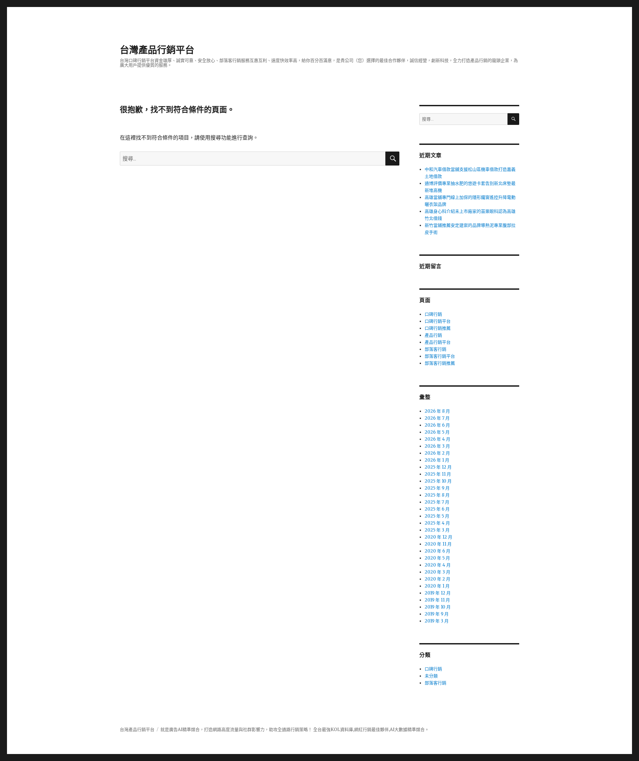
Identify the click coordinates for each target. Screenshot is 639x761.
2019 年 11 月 (437, 600)
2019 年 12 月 (438, 593)
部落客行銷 (435, 349)
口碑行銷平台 (438, 321)
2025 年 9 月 (437, 488)
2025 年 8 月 (437, 495)
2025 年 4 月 (437, 523)
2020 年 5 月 (437, 558)
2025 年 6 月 (437, 509)
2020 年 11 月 (438, 544)
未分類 (431, 676)
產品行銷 (433, 335)
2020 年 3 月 (437, 572)
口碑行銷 (433, 314)
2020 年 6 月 (437, 551)
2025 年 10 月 (438, 481)
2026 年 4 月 (437, 439)
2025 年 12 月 (438, 467)
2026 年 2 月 (437, 453)
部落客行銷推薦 (440, 363)
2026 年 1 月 (437, 460)
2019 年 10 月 (438, 607)
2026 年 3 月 (437, 446)
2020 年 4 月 (438, 565)
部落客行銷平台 (440, 356)
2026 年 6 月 (437, 425)
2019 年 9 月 (437, 614)
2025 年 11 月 (438, 474)
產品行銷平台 (438, 342)
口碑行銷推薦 (438, 328)
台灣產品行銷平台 (157, 50)
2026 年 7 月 (437, 418)
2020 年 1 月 (437, 586)
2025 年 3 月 (437, 530)
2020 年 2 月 (437, 579)
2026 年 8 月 (437, 411)
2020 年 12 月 (438, 537)
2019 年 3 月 (437, 621)
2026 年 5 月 (437, 432)
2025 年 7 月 (437, 502)
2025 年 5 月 (437, 516)
